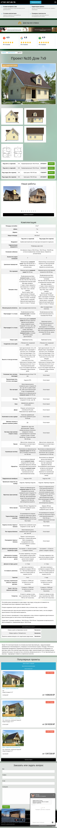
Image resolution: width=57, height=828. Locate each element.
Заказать (51, 163)
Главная (4, 52)
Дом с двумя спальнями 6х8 (10, 688)
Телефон (4, 774)
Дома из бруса (11, 52)
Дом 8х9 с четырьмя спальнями (11, 718)
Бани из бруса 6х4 (28, 668)
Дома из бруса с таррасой (28, 663)
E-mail (3, 781)
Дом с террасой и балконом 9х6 (11, 747)
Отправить (6, 806)
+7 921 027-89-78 (8, 2)
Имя (3, 769)
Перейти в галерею (28, 214)
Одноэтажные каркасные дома (28, 666)
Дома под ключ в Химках (31, 23)
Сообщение (5, 786)
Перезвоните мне (35, 2)
